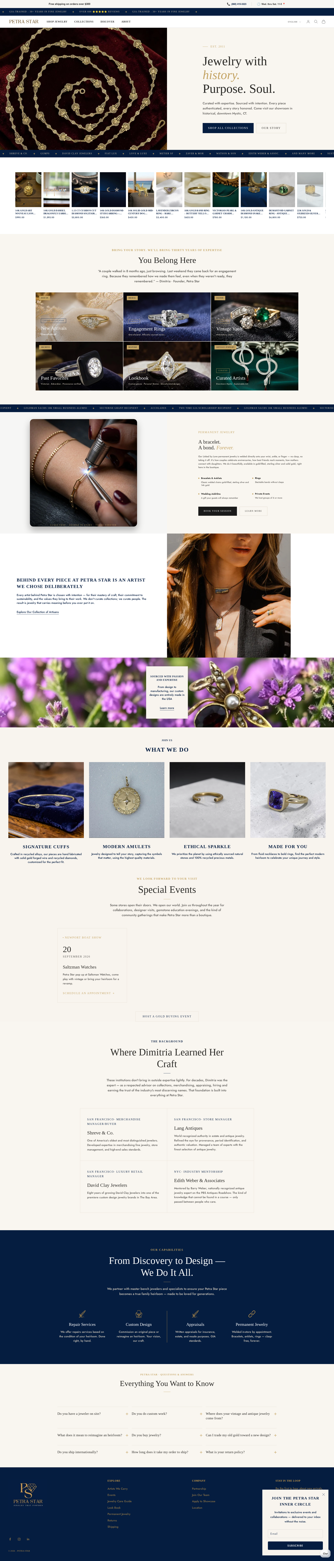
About (126, 21)
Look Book (114, 1508)
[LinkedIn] (28, 1539)
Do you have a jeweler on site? (79, 1413)
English (292, 22)
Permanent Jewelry (119, 1514)
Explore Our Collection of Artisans (38, 612)
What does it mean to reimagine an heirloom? (89, 1435)
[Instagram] (19, 1539)
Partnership (199, 1489)
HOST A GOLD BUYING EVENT (167, 1016)
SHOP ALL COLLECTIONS (228, 127)
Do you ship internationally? (77, 1452)
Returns (112, 1520)
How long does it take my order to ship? (160, 1452)
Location (197, 1508)
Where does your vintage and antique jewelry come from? (238, 1416)
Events (112, 1495)
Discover (107, 21)
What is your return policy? (225, 1452)
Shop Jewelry (57, 21)
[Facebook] (10, 1539)
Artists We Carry (118, 1489)
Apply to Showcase (203, 1501)
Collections (84, 21)
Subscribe (295, 1546)
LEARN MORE (253, 511)
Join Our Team (200, 1495)
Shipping (113, 1527)
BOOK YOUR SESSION (218, 511)
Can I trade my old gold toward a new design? (238, 1435)
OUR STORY (271, 127)
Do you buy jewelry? (146, 1435)
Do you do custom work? (149, 1413)
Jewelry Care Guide (120, 1501)
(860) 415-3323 (238, 4)
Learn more (167, 708)
